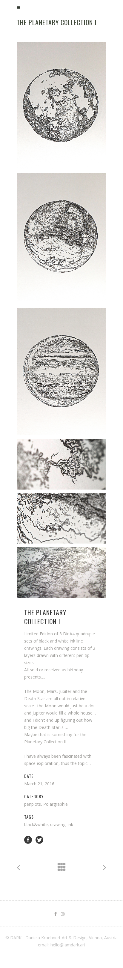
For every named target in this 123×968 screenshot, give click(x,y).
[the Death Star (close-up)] (61, 572)
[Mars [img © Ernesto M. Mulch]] (61, 236)
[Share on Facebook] (28, 839)
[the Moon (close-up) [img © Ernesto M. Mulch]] (61, 464)
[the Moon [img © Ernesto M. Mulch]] (61, 105)
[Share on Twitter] (39, 839)
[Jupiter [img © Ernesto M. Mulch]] (61, 371)
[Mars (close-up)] (61, 518)
